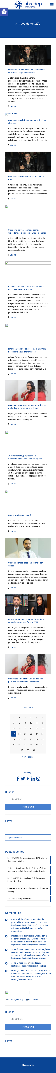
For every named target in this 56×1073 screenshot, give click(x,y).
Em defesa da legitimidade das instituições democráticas (29, 928)
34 (31, 745)
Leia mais (13, 106)
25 (14, 739)
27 (25, 739)
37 (22, 750)
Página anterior (29, 708)
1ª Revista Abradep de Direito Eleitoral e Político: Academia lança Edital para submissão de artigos (27, 869)
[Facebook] (17, 779)
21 (25, 734)
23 (37, 734)
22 (31, 734)
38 (28, 750)
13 (14, 728)
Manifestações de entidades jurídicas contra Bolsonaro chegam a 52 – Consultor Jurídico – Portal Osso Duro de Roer (30, 939)
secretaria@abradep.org (17, 999)
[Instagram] (38, 779)
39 (34, 750)
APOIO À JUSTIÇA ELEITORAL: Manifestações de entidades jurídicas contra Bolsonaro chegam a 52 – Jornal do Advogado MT (30, 952)
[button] (4, 12)
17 (37, 728)
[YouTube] (28, 779)
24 (42, 734)
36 (42, 745)
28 (31, 739)
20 (19, 734)
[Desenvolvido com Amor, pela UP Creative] (28, 1065)
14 (19, 728)
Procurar (28, 806)
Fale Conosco (33, 999)
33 (25, 745)
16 (31, 728)
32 (19, 745)
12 (42, 723)
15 (25, 728)
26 (19, 739)
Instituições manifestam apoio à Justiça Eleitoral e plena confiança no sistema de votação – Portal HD (31, 973)
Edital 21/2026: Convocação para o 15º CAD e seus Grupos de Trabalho (27, 859)
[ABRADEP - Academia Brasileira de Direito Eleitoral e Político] (28, 5)
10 (31, 723)
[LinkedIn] (33, 779)
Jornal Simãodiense (19, 963)
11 (37, 723)
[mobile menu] (51, 4)
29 (37, 739)
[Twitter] (23, 779)
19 (14, 734)
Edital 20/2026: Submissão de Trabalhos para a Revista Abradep (26, 879)
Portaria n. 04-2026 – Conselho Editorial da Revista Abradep (27, 889)
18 (42, 728)
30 (42, 739)
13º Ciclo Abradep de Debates (19, 898)
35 (37, 745)
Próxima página (27, 757)
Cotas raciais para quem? (19, 515)
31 (14, 745)
